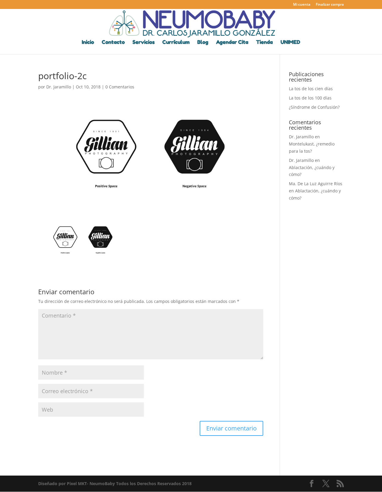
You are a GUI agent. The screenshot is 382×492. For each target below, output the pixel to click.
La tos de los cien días (311, 88)
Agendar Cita (232, 42)
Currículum (176, 42)
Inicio (88, 42)
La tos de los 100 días (310, 98)
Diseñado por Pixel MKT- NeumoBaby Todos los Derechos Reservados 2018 (115, 483)
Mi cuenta (301, 5)
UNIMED (290, 42)
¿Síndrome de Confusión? (314, 107)
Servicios (144, 42)
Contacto (113, 42)
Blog (202, 42)
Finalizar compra (330, 5)
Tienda (264, 42)
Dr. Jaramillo (58, 87)
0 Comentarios (119, 87)
